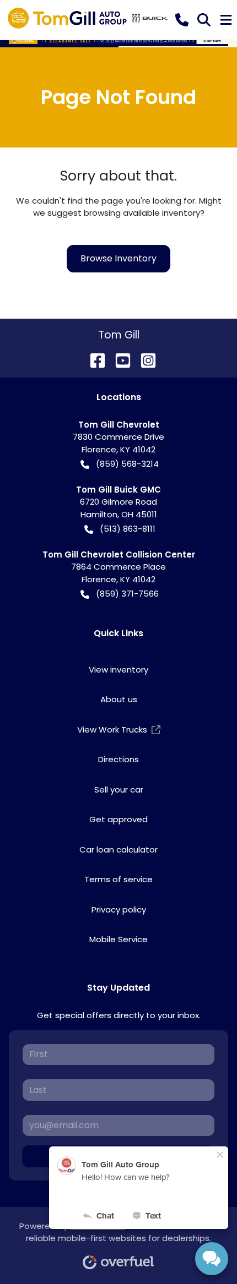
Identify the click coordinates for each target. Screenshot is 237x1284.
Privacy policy (118, 909)
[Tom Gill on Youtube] (118, 359)
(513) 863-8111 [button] (127, 528)
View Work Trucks (112, 729)
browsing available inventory (142, 212)
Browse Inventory (118, 258)
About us (118, 699)
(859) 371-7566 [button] (127, 593)
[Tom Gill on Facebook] (93, 359)
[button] (182, 20)
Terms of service (118, 879)
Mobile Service (118, 939)
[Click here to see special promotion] (118, 40)
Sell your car (118, 789)
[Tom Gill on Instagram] (144, 359)
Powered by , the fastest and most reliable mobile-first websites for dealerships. (118, 1232)
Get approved (118, 819)
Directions (118, 759)
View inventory (118, 669)
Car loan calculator (118, 849)
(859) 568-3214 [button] (127, 463)
